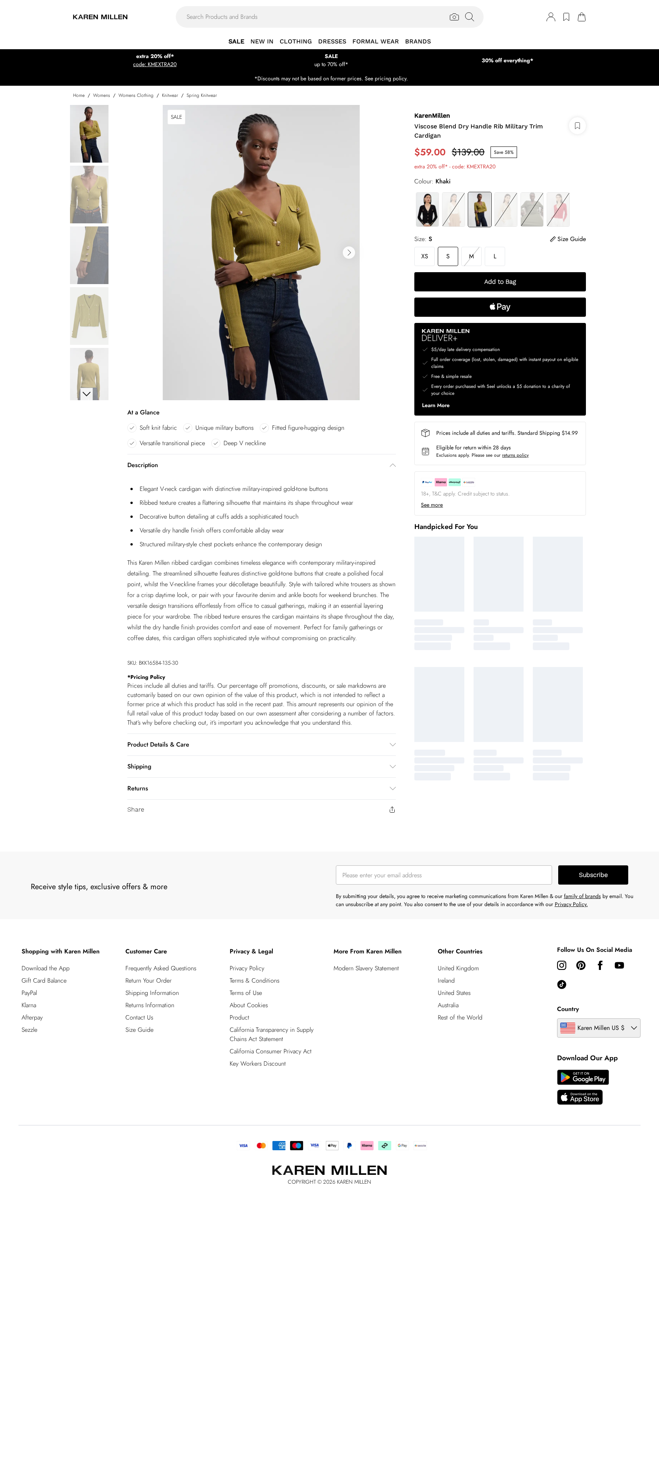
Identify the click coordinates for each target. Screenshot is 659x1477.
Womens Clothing (135, 95)
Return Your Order (148, 980)
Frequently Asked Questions (160, 968)
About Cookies (249, 1005)
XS (424, 256)
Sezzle (29, 1029)
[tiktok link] (561, 984)
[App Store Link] (583, 1087)
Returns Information (149, 1005)
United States (454, 992)
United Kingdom (458, 968)
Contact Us (139, 1017)
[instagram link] (561, 965)
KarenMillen (432, 115)
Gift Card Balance (44, 980)
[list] (261, 252)
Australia (448, 1005)
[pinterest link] (581, 965)
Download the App (46, 968)
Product (239, 1017)
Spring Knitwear (202, 95)
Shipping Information (152, 992)
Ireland (446, 980)
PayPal (29, 992)
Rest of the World (460, 1017)
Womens (101, 95)
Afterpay (32, 1017)
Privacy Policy (247, 968)
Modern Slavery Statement (366, 968)
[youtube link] (619, 965)
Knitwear (170, 95)
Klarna (29, 1005)
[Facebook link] (600, 965)
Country (568, 1009)
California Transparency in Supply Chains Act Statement (272, 1034)
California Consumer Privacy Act (271, 1051)
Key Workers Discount (258, 1063)
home (79, 95)
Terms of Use (246, 992)
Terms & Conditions (254, 980)
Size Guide (139, 1029)
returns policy (515, 455)
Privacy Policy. (571, 904)
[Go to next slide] (349, 252)
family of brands (582, 896)
